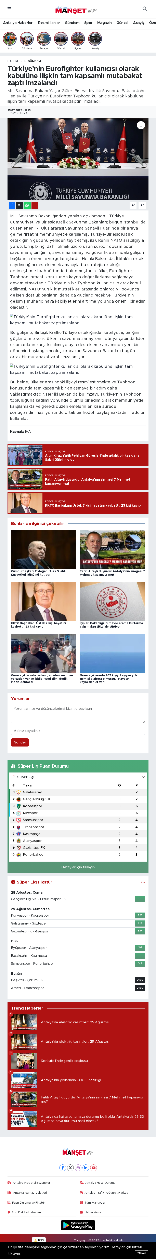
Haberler (15, 61)
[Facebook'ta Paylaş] (12, 205)
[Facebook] (62, 1167)
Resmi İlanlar (49, 23)
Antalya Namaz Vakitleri (30, 1192)
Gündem (72, 23)
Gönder (20, 742)
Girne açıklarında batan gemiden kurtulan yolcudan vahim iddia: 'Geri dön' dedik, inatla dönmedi (42, 679)
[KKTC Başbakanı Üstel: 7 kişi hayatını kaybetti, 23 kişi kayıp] (43, 601)
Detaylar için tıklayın (78, 867)
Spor (88, 23)
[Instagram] (78, 1167)
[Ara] (144, 9)
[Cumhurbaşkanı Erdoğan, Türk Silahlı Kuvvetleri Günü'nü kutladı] (43, 549)
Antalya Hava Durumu (100, 1182)
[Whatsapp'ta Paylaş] (27, 205)
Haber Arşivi (93, 1212)
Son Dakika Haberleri (26, 1212)
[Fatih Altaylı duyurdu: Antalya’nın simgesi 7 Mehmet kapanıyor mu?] (112, 549)
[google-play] (78, 1225)
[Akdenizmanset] (76, 8)
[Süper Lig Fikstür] (143, 882)
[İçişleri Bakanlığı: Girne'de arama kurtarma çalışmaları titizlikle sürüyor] (112, 601)
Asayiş (138, 23)
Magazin (104, 23)
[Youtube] (93, 1167)
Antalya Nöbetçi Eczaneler (31, 1182)
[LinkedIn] (85, 1167)
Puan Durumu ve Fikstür (28, 1202)
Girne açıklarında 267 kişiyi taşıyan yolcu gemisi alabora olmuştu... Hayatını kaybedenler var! (110, 679)
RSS (40, 1240)
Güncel (122, 23)
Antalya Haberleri (18, 23)
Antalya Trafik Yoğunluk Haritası (106, 1192)
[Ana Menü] (9, 9)
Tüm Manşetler (94, 1202)
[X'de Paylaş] (19, 205)
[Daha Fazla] (34, 205)
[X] (70, 1167)
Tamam (141, 1253)
